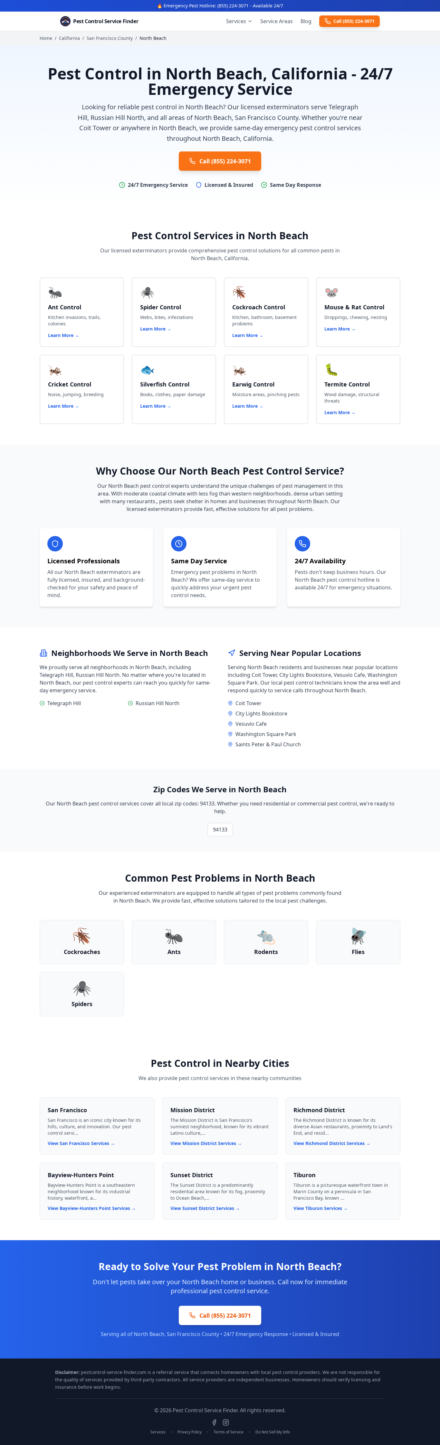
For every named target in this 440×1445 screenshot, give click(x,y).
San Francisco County (110, 38)
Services (236, 21)
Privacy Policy (189, 1432)
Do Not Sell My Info (272, 1432)
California (69, 38)
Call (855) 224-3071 (354, 21)
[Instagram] (226, 1422)
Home (46, 38)
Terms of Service (229, 1432)
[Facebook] (214, 1422)
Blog (306, 21)
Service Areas (276, 21)
